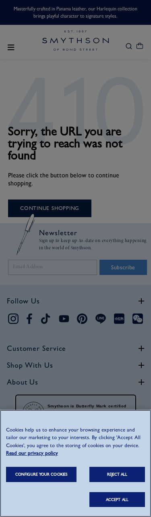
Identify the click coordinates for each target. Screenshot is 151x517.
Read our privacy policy (32, 453)
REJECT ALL (117, 474)
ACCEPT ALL (117, 499)
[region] (75, 463)
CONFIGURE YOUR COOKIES (41, 474)
